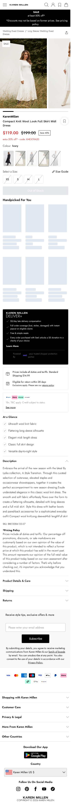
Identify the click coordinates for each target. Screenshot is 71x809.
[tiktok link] (53, 789)
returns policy (48, 385)
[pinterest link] (27, 789)
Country (35, 764)
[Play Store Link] (35, 755)
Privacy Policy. (35, 662)
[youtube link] (44, 789)
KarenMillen (11, 116)
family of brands (57, 651)
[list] (35, 13)
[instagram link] (18, 789)
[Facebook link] (35, 789)
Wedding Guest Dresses (13, 31)
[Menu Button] (5, 5)
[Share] (66, 32)
